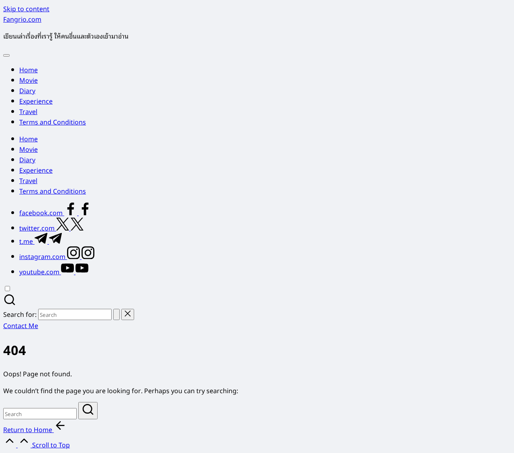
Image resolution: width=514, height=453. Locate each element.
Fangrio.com (22, 19)
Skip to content (26, 8)
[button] (116, 314)
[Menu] (6, 55)
